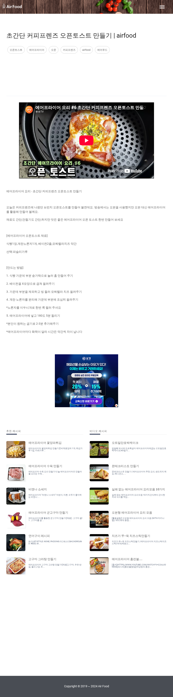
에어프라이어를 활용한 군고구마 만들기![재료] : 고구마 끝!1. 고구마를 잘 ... (55, 519)
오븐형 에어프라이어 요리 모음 (132, 512)
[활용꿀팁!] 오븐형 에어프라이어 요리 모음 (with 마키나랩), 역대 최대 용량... (138, 519)
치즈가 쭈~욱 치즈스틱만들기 (131, 535)
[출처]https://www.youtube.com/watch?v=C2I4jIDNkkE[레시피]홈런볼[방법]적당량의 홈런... (139, 566)
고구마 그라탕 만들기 (42, 559)
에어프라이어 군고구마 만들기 (48, 512)
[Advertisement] (86, 70)
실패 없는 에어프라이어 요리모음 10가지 (138, 489)
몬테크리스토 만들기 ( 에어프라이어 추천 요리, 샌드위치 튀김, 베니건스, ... (139, 472)
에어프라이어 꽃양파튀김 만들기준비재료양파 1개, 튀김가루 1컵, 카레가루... (55, 449)
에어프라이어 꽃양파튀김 (45, 442)
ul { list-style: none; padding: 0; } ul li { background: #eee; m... (55, 542)
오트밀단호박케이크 (125, 442)
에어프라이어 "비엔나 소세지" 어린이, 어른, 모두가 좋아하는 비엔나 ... (55, 496)
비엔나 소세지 (37, 489)
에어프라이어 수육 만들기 (45, 466)
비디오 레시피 (98, 431)
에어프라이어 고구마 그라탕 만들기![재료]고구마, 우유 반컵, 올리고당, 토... (54, 566)
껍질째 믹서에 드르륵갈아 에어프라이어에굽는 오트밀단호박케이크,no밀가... (139, 449)
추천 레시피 (13, 431)
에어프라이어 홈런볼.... (127, 559)
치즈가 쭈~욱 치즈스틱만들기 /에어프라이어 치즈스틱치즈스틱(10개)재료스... (139, 542)
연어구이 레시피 (39, 535)
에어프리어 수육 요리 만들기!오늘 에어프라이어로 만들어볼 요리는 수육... (55, 472)
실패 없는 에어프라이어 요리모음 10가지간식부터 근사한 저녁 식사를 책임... (138, 496)
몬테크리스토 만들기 (125, 466)
